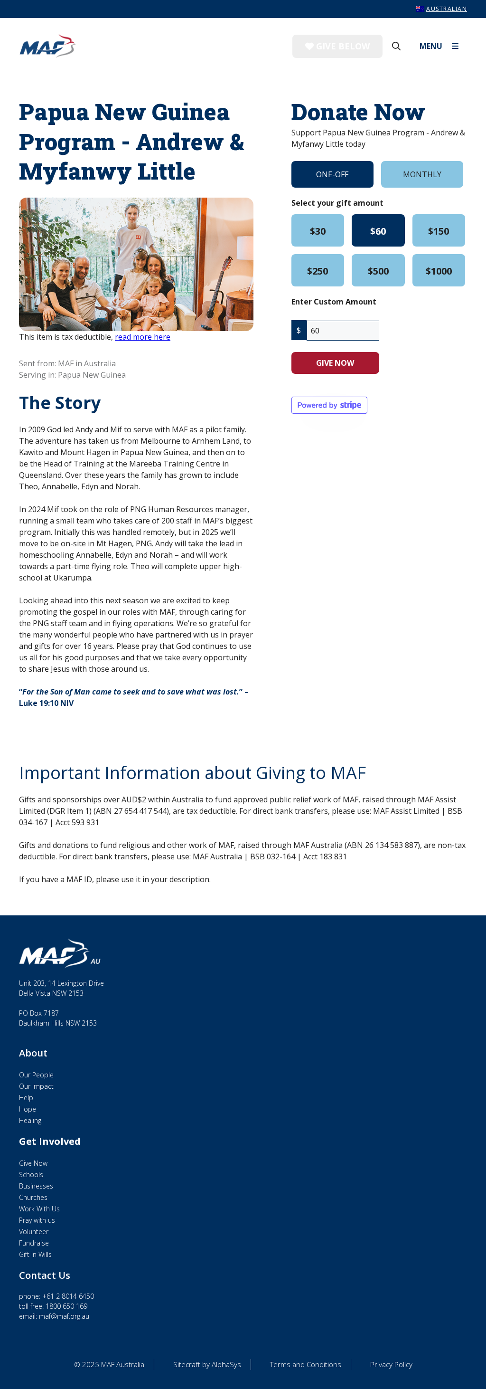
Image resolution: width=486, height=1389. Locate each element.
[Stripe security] (329, 405)
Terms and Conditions (305, 1364)
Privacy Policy (391, 1364)
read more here (142, 337)
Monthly (422, 174)
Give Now (33, 1163)
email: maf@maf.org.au (54, 1316)
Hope (27, 1108)
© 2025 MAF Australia (109, 1364)
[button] (396, 46)
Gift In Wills (35, 1254)
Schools (31, 1174)
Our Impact (36, 1086)
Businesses (36, 1185)
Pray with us (37, 1220)
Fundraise (34, 1242)
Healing (30, 1120)
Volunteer (33, 1231)
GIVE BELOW (342, 46)
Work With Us (39, 1208)
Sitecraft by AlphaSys (207, 1364)
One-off (332, 174)
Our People (36, 1074)
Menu (431, 46)
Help (26, 1097)
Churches (33, 1197)
